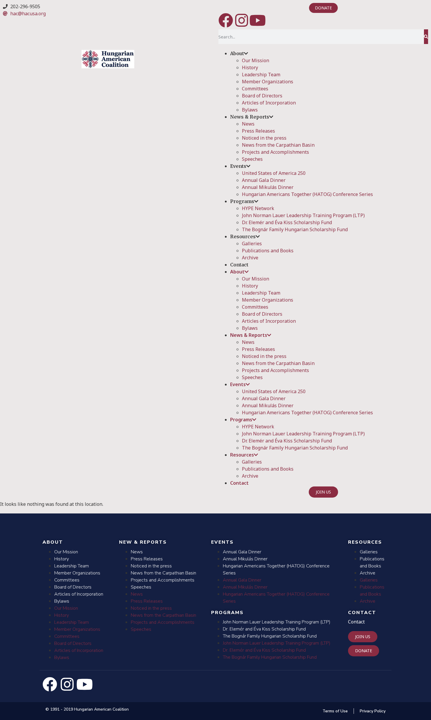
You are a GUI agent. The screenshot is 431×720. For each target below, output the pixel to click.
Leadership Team (261, 74)
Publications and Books (267, 250)
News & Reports (249, 117)
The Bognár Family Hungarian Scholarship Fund (295, 229)
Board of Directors (262, 95)
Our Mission (255, 60)
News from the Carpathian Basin (278, 145)
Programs (242, 201)
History (250, 67)
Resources (243, 236)
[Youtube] (257, 20)
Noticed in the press (264, 138)
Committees (255, 88)
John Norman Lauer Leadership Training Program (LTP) (303, 215)
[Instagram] (241, 20)
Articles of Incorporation (269, 102)
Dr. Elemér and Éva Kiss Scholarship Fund (287, 222)
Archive (250, 257)
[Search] (426, 36)
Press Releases (258, 131)
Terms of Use (335, 711)
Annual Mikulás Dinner (267, 187)
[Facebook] (225, 20)
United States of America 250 (274, 173)
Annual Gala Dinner (264, 180)
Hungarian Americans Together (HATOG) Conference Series (307, 194)
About (237, 53)
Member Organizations (267, 81)
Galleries (252, 243)
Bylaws (250, 110)
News (248, 124)
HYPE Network (258, 208)
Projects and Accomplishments (275, 152)
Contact (239, 265)
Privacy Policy (373, 711)
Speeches (252, 159)
